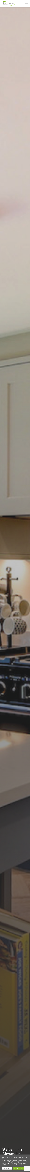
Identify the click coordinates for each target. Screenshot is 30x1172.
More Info (7, 1168)
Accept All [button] (18, 1168)
